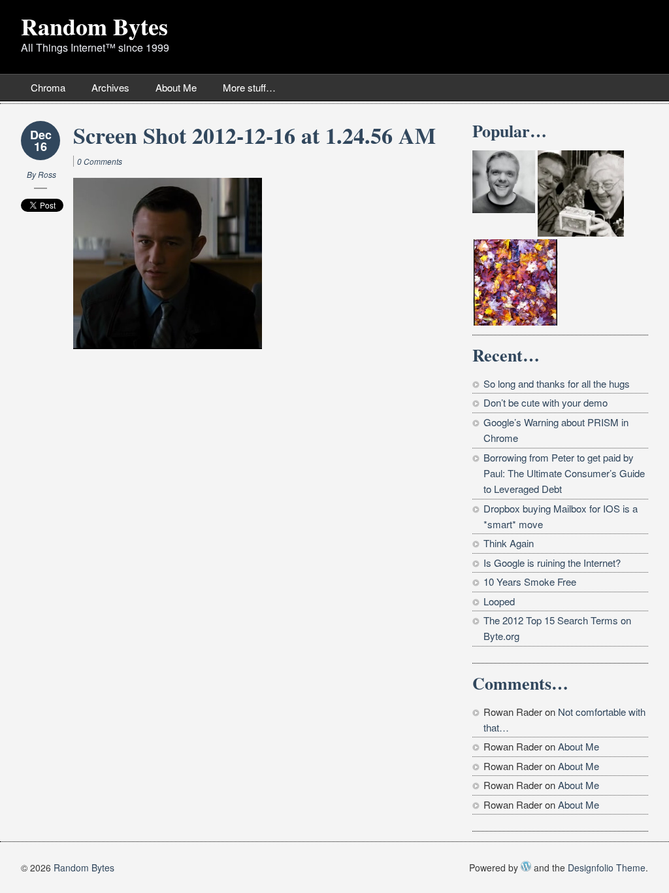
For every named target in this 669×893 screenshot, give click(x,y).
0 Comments (99, 161)
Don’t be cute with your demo (545, 402)
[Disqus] (233, 522)
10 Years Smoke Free (529, 581)
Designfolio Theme (606, 867)
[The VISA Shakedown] (503, 181)
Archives (110, 87)
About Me (176, 87)
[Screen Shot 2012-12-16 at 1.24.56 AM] (167, 261)
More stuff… (249, 87)
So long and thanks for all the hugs (556, 383)
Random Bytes (94, 26)
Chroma (48, 87)
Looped (499, 601)
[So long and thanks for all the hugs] (581, 193)
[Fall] (515, 282)
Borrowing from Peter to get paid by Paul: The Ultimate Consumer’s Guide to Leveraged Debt (564, 473)
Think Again (508, 543)
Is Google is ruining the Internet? (552, 562)
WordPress (526, 866)
